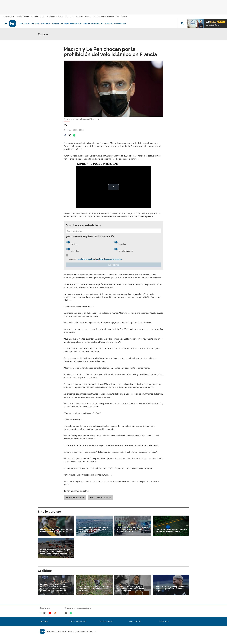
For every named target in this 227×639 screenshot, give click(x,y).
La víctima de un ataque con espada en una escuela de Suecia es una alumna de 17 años (132, 529)
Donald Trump (121, 17)
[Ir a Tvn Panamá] (12, 23)
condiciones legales (86, 259)
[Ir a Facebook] (41, 613)
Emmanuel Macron (75, 497)
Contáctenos (164, 621)
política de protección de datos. (109, 259)
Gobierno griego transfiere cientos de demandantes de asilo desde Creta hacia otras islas (93, 529)
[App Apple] (66, 613)
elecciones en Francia (100, 497)
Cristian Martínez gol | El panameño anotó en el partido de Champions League (170, 589)
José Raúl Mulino (22, 17)
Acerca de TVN (134, 621)
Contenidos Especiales (70, 23)
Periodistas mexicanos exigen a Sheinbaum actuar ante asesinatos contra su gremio (131, 589)
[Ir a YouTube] (50, 613)
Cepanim (34, 17)
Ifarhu (42, 17)
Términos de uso (106, 621)
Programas (95, 23)
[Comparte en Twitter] (69, 135)
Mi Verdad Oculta (213, 25)
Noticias (23, 23)
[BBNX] (42, 631)
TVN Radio (56, 23)
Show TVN (35, 23)
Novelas (86, 23)
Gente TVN (108, 23)
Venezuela (69, 17)
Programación (120, 23)
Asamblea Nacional (83, 17)
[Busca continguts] (182, 23)
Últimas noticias (8, 17)
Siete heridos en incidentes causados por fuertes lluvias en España (171, 530)
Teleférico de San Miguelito (103, 17)
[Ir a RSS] (56, 613)
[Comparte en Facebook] (65, 135)
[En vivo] (208, 21)
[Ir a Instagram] (45, 613)
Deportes (44, 23)
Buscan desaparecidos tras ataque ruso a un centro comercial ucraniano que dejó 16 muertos (55, 552)
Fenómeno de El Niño (55, 17)
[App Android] (71, 613)
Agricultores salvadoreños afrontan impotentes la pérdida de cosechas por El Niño (94, 589)
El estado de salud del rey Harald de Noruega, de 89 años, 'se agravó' (56, 530)
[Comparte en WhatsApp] (74, 135)
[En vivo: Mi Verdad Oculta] (195, 23)
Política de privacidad (78, 621)
